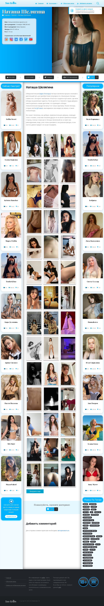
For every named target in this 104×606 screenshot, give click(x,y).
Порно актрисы (88, 544)
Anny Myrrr (93, 484)
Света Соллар (93, 281)
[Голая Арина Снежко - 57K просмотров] (11, 359)
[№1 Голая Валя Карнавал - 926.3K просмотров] (93, 115)
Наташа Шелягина (24, 15)
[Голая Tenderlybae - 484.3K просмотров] (11, 278)
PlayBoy (93, 506)
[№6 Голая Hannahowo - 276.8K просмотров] (93, 318)
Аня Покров (93, 403)
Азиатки (97, 512)
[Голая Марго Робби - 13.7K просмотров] (11, 237)
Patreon (14, 15)
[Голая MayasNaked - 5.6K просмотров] (11, 481)
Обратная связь (68, 3)
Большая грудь (88, 520)
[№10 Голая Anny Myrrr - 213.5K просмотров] (93, 481)
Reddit (94, 509)
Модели (86, 539)
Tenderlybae (11, 281)
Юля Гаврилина (93, 363)
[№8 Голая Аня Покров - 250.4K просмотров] (93, 399)
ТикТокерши (87, 566)
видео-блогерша (45, 94)
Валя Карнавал (92, 119)
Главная (40, 3)
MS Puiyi (11, 444)
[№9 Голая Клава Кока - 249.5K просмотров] (93, 440)
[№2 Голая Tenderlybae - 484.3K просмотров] (93, 156)
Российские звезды (89, 547)
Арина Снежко (11, 363)
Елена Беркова (11, 160)
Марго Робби (11, 241)
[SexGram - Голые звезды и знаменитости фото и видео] (10, 2)
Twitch (85, 512)
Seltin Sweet (11, 119)
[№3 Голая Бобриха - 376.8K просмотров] (93, 196)
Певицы (85, 541)
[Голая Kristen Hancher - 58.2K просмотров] (11, 196)
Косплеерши (87, 533)
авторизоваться (63, 530)
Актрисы (86, 515)
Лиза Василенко (93, 241)
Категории (52, 3)
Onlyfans (93, 504)
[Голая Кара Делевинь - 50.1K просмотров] (11, 318)
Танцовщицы (87, 557)
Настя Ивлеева (11, 403)
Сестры (92, 549)
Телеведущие (87, 563)
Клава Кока (93, 444)
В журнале (95, 523)
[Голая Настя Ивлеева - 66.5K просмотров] (11, 399)
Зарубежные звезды (89, 531)
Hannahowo (93, 322)
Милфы (99, 536)
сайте (43, 577)
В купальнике (94, 525)
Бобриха (92, 200)
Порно (93, 541)
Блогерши (95, 515)
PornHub (86, 509)
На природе (95, 539)
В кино (85, 525)
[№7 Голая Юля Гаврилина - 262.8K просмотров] (93, 359)
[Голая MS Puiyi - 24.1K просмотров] (11, 440)
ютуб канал (39, 108)
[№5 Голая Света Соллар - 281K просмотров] (93, 278)
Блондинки (87, 517)
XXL (91, 512)
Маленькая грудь (88, 536)
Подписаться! (11, 516)
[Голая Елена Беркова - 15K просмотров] (11, 156)
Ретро (98, 544)
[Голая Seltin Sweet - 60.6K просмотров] (11, 115)
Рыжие (85, 549)
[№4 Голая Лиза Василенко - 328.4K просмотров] (93, 237)
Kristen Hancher (11, 200)
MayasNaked (11, 484)
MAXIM (85, 504)
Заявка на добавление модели (16, 585)
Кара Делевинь (11, 322)
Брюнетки (86, 523)
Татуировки (87, 560)
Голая (85, 528)
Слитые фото (87, 552)
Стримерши (87, 555)
